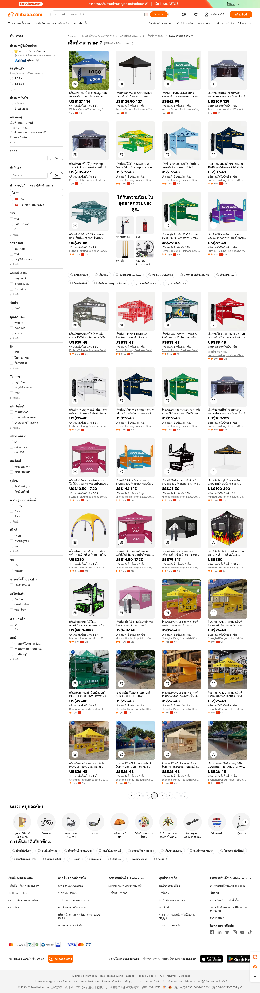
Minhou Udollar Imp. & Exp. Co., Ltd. (135, 496)
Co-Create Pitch (17, 892)
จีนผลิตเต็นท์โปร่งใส (26, 859)
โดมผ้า (76, 859)
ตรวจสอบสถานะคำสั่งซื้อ (224, 900)
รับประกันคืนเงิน (67, 892)
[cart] (196, 15)
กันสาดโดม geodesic (130, 275)
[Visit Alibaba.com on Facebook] (212, 932)
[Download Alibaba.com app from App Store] (211, 959)
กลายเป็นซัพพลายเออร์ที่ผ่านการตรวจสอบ (228, 909)
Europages (185, 975)
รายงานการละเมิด (170, 925)
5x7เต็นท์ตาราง (49, 850)
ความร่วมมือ (217, 918)
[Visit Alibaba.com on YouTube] (242, 932)
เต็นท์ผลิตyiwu (227, 275)
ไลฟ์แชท (164, 892)
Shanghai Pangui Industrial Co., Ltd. (181, 638)
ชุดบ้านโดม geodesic (143, 850)
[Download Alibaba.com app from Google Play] (239, 959)
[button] (146, 14)
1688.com (91, 975)
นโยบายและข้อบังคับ (70, 925)
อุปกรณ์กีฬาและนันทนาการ (98, 35)
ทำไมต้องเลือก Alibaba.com (23, 885)
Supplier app (131, 958)
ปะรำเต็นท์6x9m (178, 283)
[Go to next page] (184, 795)
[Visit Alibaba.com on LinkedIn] (219, 932)
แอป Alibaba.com (185, 958)
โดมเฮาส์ (162, 859)
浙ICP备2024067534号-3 (227, 987)
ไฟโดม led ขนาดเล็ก (162, 275)
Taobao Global (145, 975)
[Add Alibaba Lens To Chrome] (60, 959)
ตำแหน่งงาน (15, 907)
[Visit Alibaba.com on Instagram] (234, 932)
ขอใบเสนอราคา (117, 892)
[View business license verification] (164, 987)
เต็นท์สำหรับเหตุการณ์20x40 (112, 283)
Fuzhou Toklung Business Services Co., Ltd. (135, 180)
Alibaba (72, 35)
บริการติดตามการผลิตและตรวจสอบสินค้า (79, 916)
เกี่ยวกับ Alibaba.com (20, 877)
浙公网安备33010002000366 (192, 987)
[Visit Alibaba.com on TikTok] (250, 932)
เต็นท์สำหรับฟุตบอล (203, 850)
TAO (159, 975)
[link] (255, 957)
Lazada (130, 975)
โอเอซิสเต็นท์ (80, 283)
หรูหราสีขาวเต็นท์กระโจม (196, 275)
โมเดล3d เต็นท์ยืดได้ (234, 850)
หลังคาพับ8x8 (81, 275)
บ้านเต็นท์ (96, 859)
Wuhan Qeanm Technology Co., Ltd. (89, 109)
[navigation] (36, 416)
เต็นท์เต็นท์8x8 (23, 850)
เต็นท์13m (103, 275)
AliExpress (76, 975)
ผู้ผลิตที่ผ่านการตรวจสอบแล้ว (125, 885)
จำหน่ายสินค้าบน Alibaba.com (227, 885)
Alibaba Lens (21, 958)
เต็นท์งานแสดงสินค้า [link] (181, 35)
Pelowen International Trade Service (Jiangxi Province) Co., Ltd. (227, 109)
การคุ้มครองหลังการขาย (72, 907)
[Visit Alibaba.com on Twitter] (227, 932)
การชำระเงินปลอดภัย (70, 885)
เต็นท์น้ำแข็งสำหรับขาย (80, 850)
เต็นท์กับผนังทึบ (54, 859)
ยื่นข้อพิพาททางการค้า (172, 900)
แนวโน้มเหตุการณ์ (112, 850)
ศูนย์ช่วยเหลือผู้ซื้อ (169, 885)
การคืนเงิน (165, 907)
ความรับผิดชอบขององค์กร (23, 900)
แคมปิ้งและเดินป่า (130, 35)
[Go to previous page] (131, 795)
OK (56, 158)
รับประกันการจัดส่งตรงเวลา (74, 900)
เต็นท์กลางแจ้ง (155, 35)
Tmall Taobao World (111, 975)
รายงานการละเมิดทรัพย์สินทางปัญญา (177, 916)
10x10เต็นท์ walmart (148, 283)
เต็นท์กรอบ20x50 (173, 850)
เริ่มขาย (214, 892)
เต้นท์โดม (116, 859)
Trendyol (170, 975)
